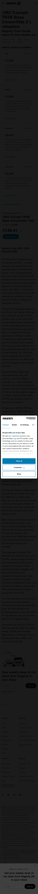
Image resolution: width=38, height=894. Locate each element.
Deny (19, 474)
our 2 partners (14, 436)
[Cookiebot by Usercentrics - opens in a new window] (27, 418)
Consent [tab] (5, 425)
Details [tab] (14, 425)
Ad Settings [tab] (24, 425)
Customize (18, 467)
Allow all (19, 461)
